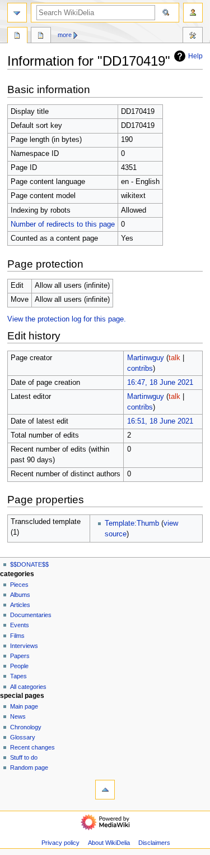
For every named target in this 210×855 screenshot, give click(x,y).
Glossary (22, 737)
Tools (192, 36)
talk (174, 358)
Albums (20, 594)
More (65, 34)
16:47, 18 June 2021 (160, 383)
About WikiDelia (109, 842)
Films (17, 635)
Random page (29, 767)
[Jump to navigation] (17, 12)
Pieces (19, 584)
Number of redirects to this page (63, 224)
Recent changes (32, 747)
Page (17, 36)
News (18, 716)
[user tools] (193, 12)
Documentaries (31, 615)
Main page (24, 706)
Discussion (40, 36)
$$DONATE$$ (29, 564)
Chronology (25, 727)
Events (19, 625)
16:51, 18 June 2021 (160, 421)
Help (195, 56)
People (19, 666)
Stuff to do (24, 757)
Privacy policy (60, 842)
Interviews (24, 645)
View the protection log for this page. (66, 319)
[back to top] (105, 789)
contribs (140, 369)
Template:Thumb (132, 523)
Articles (20, 604)
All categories (28, 686)
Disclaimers (154, 842)
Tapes (18, 676)
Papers (20, 655)
